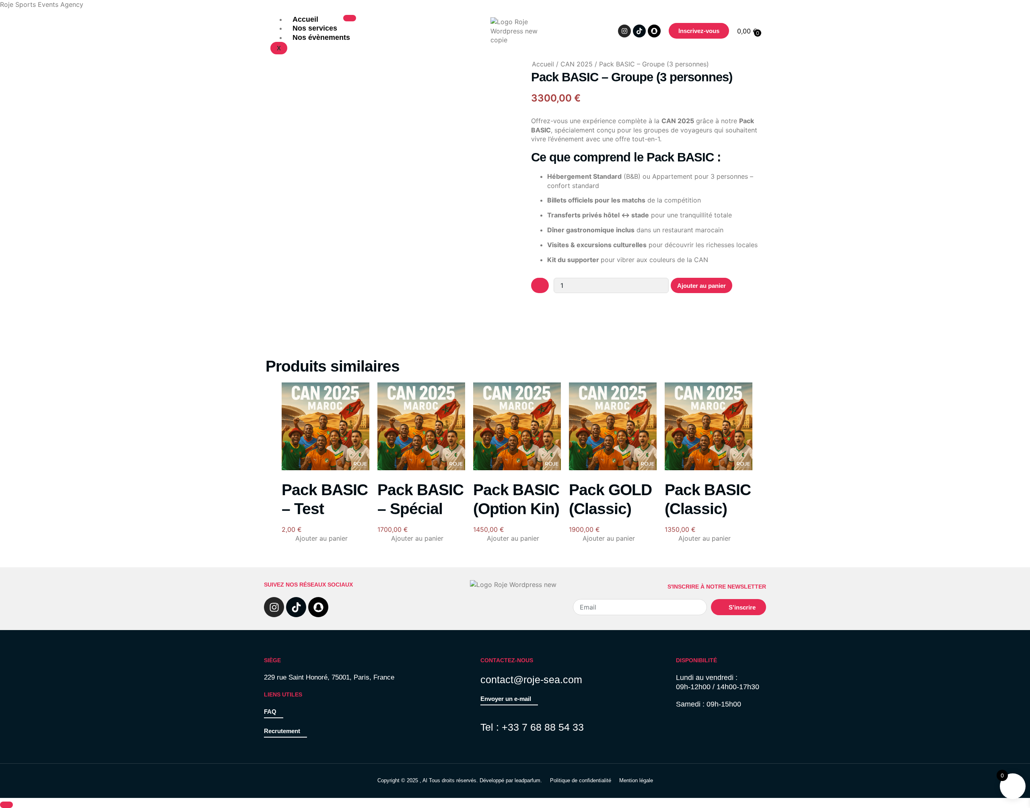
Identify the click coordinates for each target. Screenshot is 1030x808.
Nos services (315, 28)
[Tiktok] (639, 31)
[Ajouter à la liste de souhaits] (540, 285)
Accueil (305, 19)
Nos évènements (321, 37)
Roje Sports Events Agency (41, 4)
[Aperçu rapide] (290, 538)
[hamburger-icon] (349, 18)
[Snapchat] (654, 31)
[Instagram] (624, 31)
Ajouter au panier (701, 285)
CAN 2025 (576, 64)
